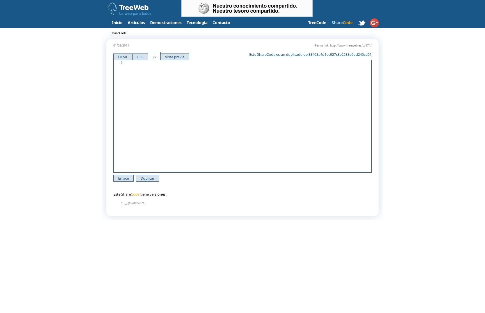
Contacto (221, 22)
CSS (140, 56)
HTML (123, 56)
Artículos (136, 22)
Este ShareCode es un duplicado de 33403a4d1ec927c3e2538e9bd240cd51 (310, 54)
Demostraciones (166, 22)
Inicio (117, 22)
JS (154, 56)
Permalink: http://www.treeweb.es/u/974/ (343, 45)
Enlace (123, 178)
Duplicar (147, 178)
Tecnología (197, 22)
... (126, 202)
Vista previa (174, 56)
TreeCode (317, 22)
